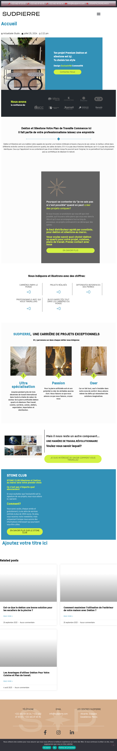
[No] (113, 745)
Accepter (46, 747)
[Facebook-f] (45, 732)
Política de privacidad (67, 747)
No (55, 747)
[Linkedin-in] (72, 732)
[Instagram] (58, 732)
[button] (99, 14)
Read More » (8, 616)
